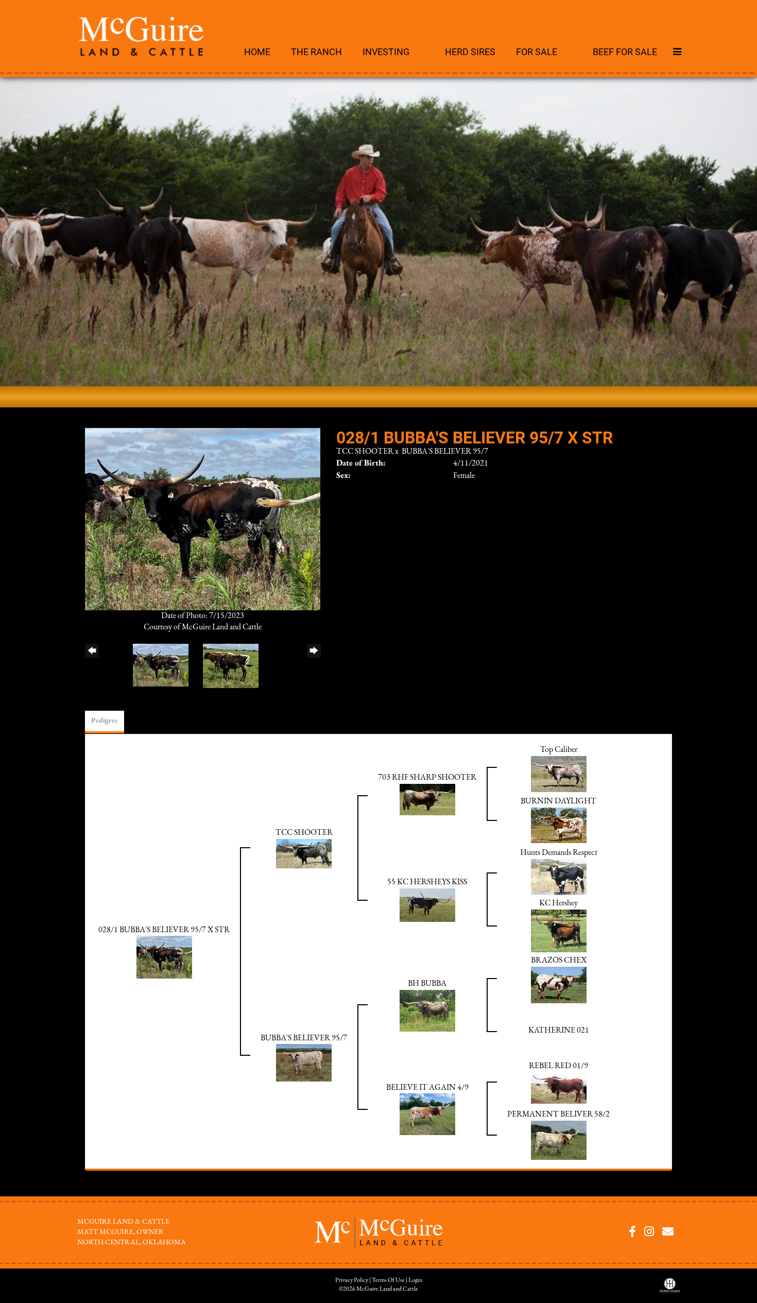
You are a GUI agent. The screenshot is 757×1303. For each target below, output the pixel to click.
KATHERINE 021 (558, 1030)
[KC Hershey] (559, 931)
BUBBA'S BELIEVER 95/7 (445, 452)
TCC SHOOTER (364, 452)
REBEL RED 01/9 (558, 1066)
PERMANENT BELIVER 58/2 (558, 1114)
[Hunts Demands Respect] (559, 876)
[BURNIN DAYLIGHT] (559, 825)
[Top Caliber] (559, 773)
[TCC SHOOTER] (304, 853)
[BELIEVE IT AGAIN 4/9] (427, 1114)
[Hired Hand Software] (670, 1289)
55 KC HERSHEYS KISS (427, 882)
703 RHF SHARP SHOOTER (427, 778)
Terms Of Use (388, 1280)
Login (415, 1280)
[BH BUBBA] (427, 1010)
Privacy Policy (351, 1280)
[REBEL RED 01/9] (559, 1088)
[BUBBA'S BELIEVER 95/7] (304, 1062)
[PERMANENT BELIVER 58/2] (559, 1140)
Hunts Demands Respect (558, 853)
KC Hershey (558, 903)
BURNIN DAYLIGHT (558, 801)
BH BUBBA (427, 984)
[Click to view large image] (202, 519)
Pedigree (104, 721)
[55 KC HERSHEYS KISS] (427, 905)
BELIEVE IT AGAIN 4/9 (427, 1088)
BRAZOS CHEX (559, 960)
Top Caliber (558, 750)
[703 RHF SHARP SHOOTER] (427, 799)
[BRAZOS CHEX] (559, 985)
